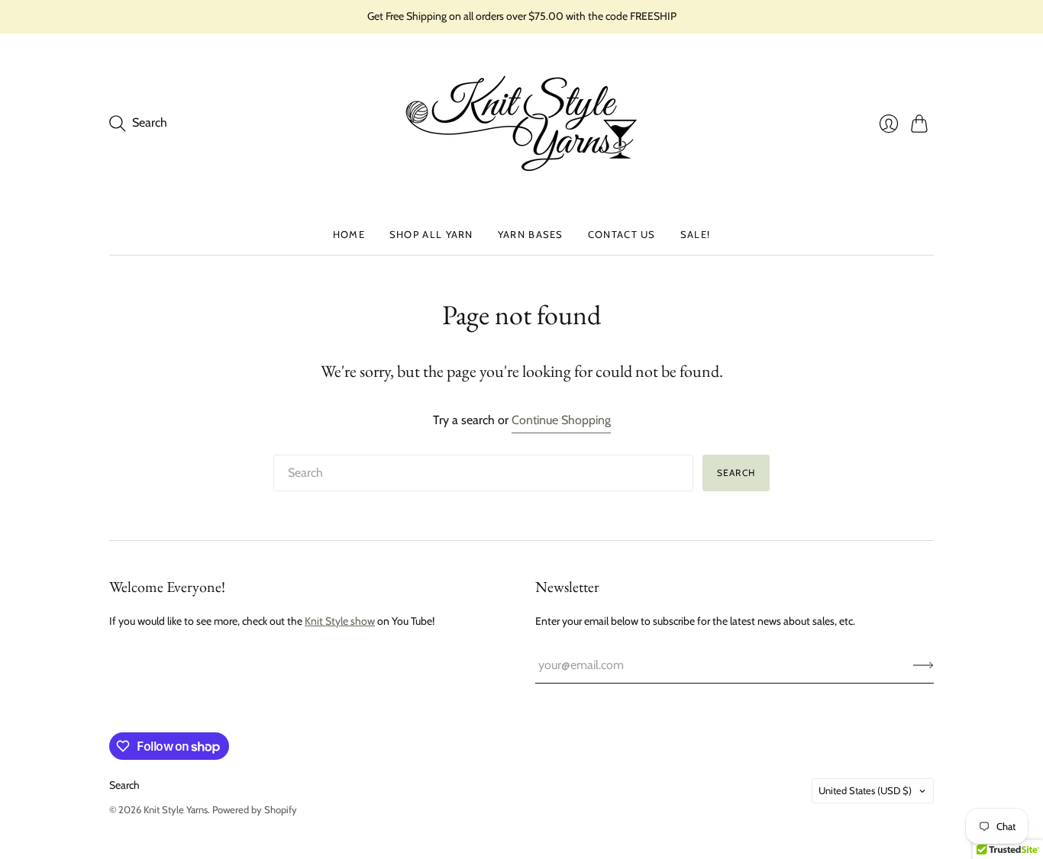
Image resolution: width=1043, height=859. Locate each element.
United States (865, 790)
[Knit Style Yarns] (521, 123)
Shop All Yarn (431, 234)
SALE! (695, 234)
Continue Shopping (561, 420)
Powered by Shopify (254, 809)
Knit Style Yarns (176, 809)
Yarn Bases (530, 234)
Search (736, 472)
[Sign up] (923, 665)
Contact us (622, 234)
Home (349, 234)
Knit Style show (340, 621)
